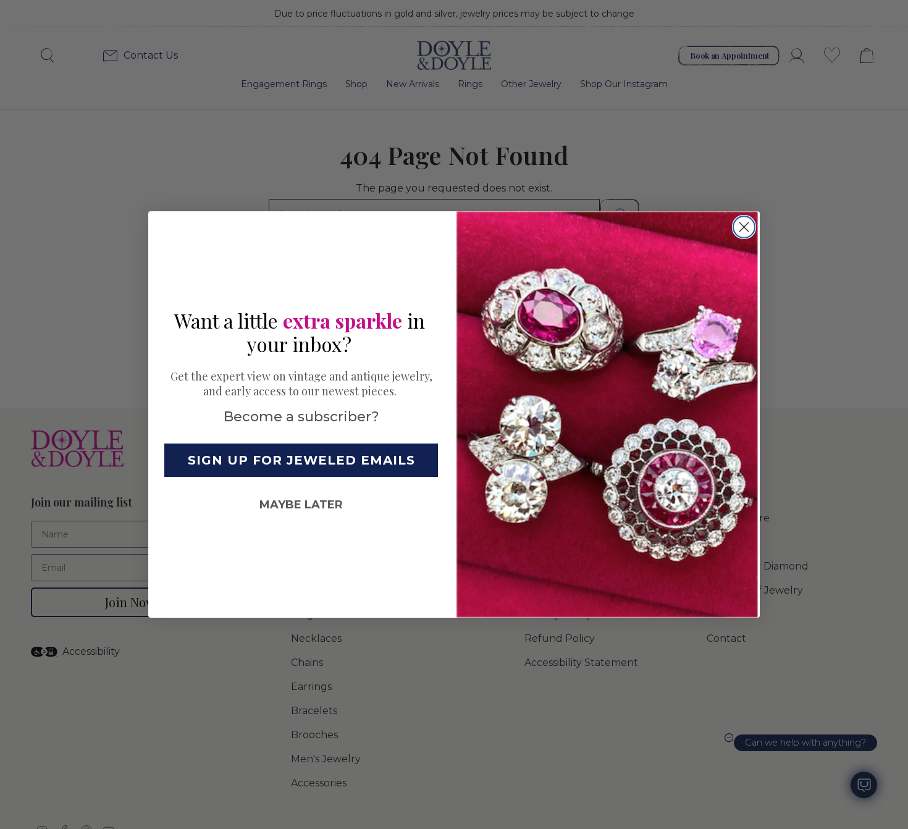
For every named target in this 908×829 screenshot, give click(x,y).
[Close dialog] (744, 227)
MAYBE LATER (301, 504)
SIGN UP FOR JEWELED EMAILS (301, 460)
